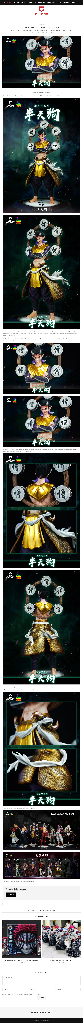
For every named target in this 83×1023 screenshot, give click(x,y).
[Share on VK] (47, 910)
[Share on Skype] (50, 910)
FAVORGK (11, 894)
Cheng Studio (6, 904)
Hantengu (24, 904)
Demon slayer (51, 2)
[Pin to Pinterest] (45, 910)
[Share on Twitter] (43, 910)
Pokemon (16, 2)
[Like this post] (40, 910)
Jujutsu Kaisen (40, 2)
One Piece (30, 2)
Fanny (33, 32)
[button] (4, 942)
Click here (5, 881)
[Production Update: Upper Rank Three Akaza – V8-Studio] (21, 939)
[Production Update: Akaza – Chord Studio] (61, 939)
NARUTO (23, 2)
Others (72, 2)
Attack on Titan (63, 2)
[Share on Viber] (52, 910)
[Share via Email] (54, 910)
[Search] (80, 2)
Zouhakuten (33, 904)
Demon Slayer (16, 904)
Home (9, 2)
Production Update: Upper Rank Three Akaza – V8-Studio (21, 960)
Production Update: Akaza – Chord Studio (61, 960)
